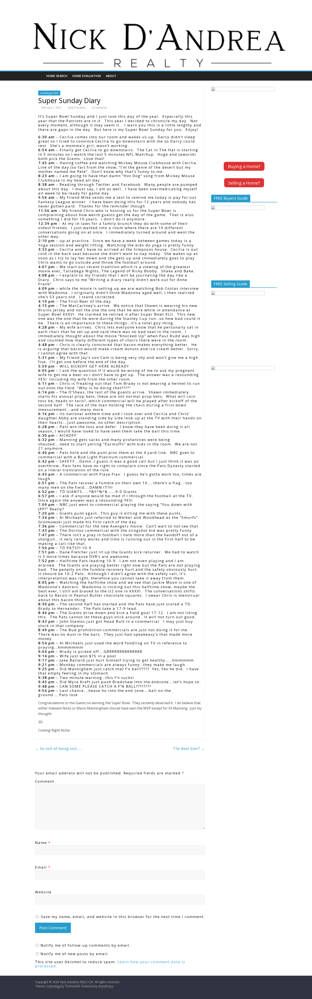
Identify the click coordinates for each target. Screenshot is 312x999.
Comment (44, 781)
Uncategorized (49, 93)
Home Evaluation (86, 76)
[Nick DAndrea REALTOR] (156, 20)
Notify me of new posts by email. (75, 953)
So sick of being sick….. (58, 748)
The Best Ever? (189, 748)
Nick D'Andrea (77, 107)
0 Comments (99, 107)
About (111, 76)
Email (43, 867)
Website (43, 892)
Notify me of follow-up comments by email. (86, 945)
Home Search (56, 76)
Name (43, 842)
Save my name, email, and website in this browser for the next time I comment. (123, 916)
